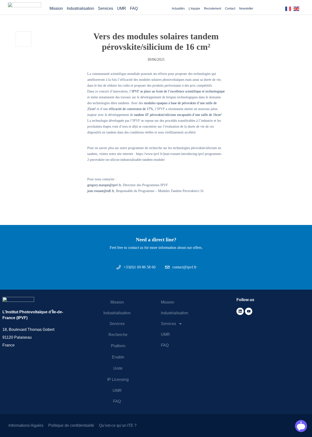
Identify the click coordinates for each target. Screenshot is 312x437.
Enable (118, 357)
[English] (297, 8)
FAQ (134, 8)
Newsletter (246, 8)
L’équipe (194, 8)
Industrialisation (80, 8)
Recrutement (212, 8)
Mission (56, 8)
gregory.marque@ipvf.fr (104, 185)
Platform (118, 346)
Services (105, 8)
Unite (118, 368)
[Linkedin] (240, 311)
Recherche (117, 335)
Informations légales (26, 425)
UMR (121, 8)
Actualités (178, 8)
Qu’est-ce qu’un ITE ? (117, 425)
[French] (289, 8)
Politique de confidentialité (71, 425)
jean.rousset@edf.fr (100, 191)
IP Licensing (118, 379)
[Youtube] (248, 311)
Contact (230, 8)
